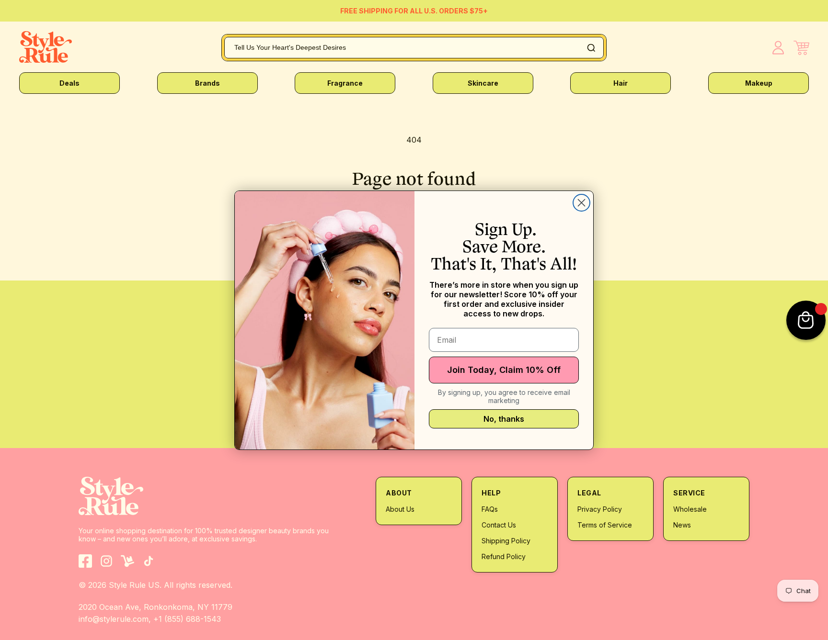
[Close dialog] (581, 202)
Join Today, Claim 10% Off (504, 370)
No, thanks (503, 419)
